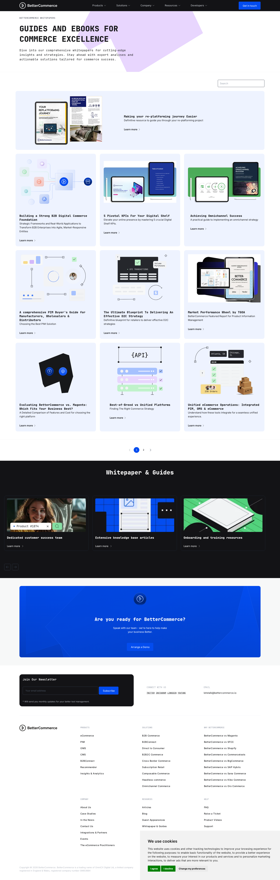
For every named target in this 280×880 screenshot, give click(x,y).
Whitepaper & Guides (154, 826)
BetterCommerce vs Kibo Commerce (225, 779)
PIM (82, 742)
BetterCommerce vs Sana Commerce (225, 773)
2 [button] (143, 450)
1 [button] (136, 450)
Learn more (130, 129)
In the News (87, 820)
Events (84, 838)
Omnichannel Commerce (156, 786)
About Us (85, 807)
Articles (146, 807)
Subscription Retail (153, 767)
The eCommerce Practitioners (97, 845)
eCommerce (87, 735)
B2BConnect (87, 760)
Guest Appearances (153, 820)
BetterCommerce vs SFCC (219, 742)
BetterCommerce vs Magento (221, 735)
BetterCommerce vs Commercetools (224, 754)
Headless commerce (154, 779)
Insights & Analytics (92, 773)
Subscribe (109, 690)
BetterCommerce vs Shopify (220, 748)
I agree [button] (154, 868)
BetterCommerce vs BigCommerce (224, 760)
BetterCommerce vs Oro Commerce (224, 786)
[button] (129, 450)
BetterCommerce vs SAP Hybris (222, 767)
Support (208, 826)
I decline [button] (168, 868)
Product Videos (213, 820)
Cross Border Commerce (156, 760)
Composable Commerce (156, 773)
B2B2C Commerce (152, 754)
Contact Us (86, 826)
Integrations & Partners (93, 832)
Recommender (88, 767)
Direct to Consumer (153, 748)
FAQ (206, 807)
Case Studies (88, 813)
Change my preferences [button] (192, 868)
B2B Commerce (151, 735)
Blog (144, 813)
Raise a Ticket (212, 813)
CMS (83, 754)
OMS (83, 748)
